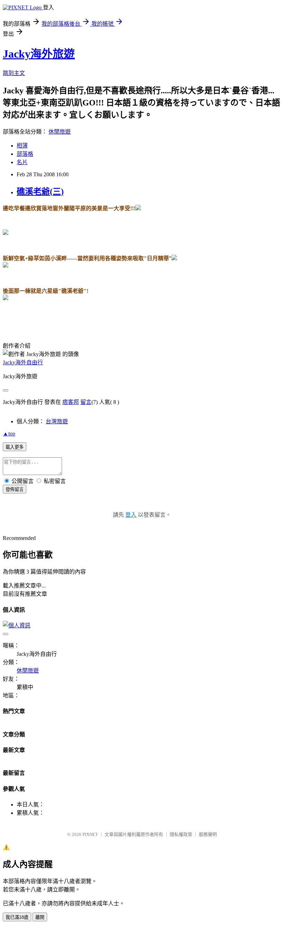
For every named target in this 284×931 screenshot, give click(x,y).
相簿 (22, 146)
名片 (22, 162)
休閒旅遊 (59, 132)
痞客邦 (70, 402)
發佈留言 (15, 489)
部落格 (25, 154)
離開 (39, 917)
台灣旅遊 (57, 421)
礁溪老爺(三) (40, 191)
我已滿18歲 (17, 917)
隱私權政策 (181, 834)
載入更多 (15, 447)
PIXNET (90, 834)
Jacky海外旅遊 (39, 54)
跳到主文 (14, 73)
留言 (85, 402)
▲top (9, 434)
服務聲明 (208, 834)
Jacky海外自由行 (23, 362)
